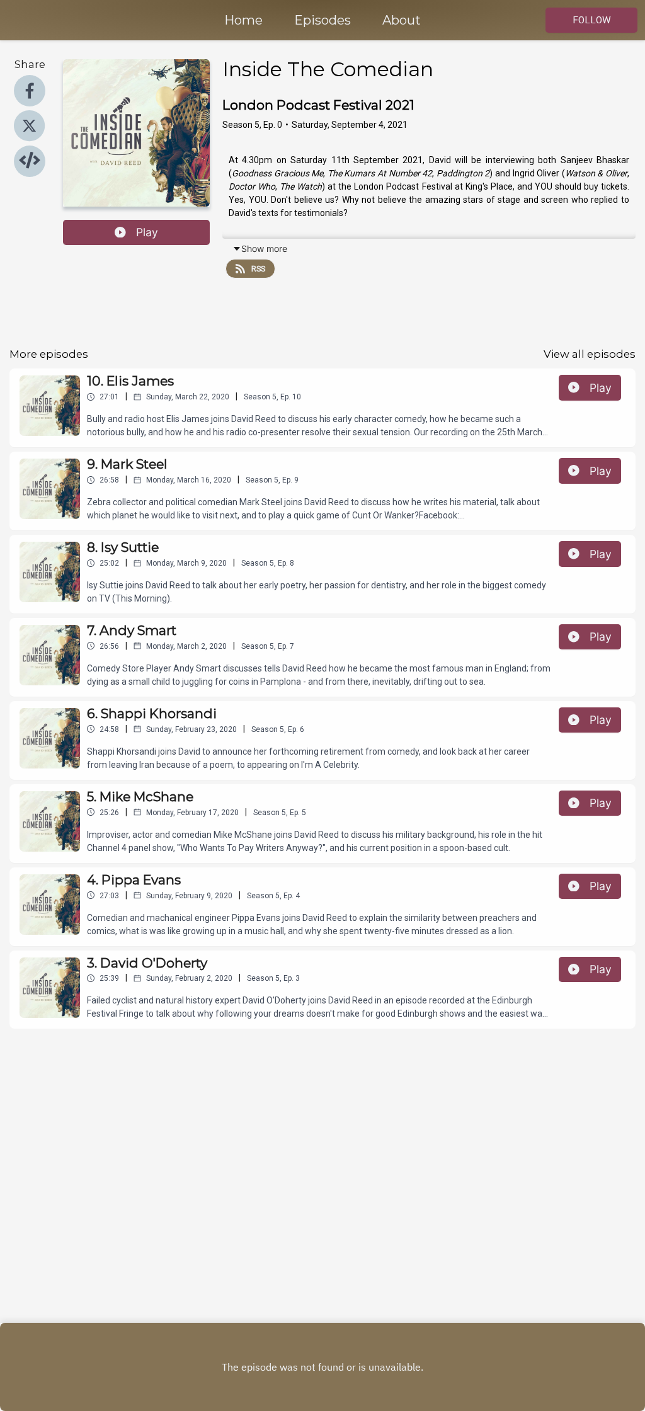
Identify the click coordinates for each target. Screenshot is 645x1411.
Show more (264, 248)
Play (147, 232)
